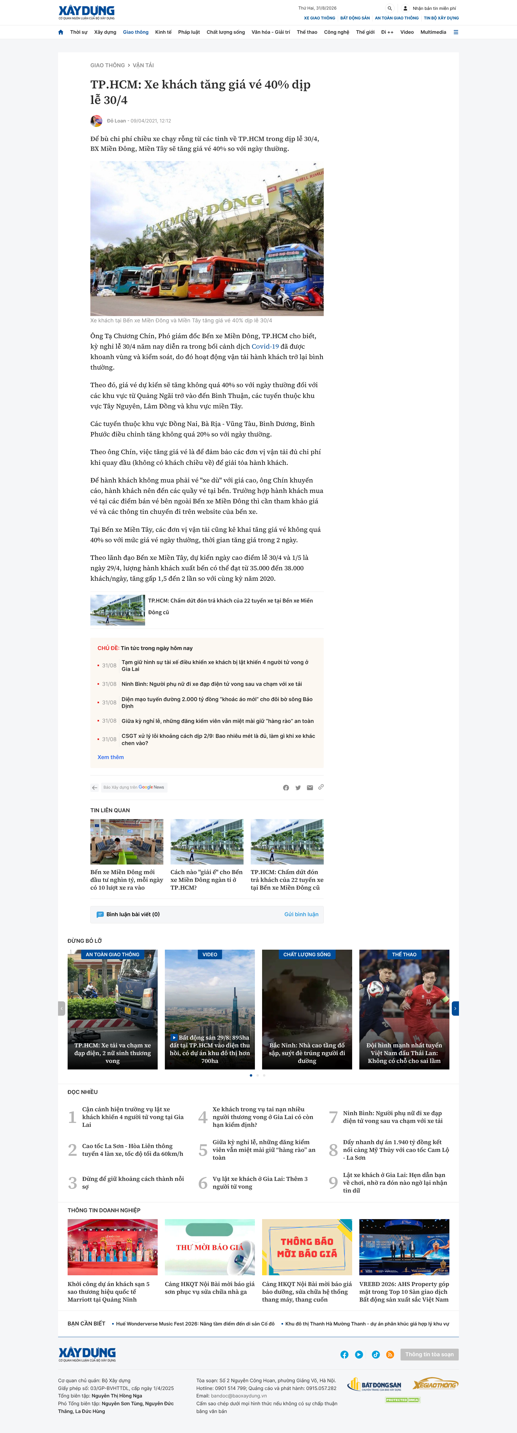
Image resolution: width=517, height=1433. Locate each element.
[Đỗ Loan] (96, 121)
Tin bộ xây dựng (441, 18)
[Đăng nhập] (405, 8)
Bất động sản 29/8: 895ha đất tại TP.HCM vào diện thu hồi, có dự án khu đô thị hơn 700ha (210, 1049)
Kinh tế (163, 32)
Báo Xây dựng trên (120, 787)
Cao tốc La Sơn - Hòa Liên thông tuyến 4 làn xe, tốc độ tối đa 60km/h (132, 1150)
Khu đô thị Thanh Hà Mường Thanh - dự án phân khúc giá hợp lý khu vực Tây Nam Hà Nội (387, 1324)
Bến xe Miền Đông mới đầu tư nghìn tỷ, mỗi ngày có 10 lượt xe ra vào (126, 879)
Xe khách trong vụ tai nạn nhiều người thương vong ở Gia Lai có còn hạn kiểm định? (263, 1117)
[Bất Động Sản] (374, 1384)
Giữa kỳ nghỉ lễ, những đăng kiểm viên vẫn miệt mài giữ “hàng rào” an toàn (218, 721)
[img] (207, 238)
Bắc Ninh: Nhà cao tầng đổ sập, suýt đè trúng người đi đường (307, 1053)
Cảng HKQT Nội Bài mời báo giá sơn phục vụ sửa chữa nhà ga (210, 1288)
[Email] (310, 787)
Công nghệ (336, 32)
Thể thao (307, 32)
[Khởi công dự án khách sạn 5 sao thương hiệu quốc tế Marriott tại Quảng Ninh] (113, 1247)
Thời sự (78, 32)
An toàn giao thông (397, 18)
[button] (251, 1075)
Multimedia (433, 32)
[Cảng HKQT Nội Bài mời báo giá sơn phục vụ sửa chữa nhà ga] (210, 1247)
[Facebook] (286, 787)
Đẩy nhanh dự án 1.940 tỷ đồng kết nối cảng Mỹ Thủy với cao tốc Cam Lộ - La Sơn (396, 1149)
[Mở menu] (456, 32)
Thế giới (365, 32)
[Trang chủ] (60, 32)
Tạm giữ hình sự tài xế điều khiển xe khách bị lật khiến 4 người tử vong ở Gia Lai (215, 665)
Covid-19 (265, 346)
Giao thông (135, 32)
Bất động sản (355, 18)
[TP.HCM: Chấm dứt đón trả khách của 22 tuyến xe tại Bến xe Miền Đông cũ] (117, 610)
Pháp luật (189, 32)
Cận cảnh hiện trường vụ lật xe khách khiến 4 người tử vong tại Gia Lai (133, 1117)
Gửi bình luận (302, 914)
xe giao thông (319, 18)
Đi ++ (387, 32)
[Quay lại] (94, 788)
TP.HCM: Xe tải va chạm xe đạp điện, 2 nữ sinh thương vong (112, 1053)
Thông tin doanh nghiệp (104, 1210)
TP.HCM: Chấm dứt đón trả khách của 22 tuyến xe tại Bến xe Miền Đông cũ (287, 879)
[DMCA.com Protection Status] (403, 1400)
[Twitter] (298, 787)
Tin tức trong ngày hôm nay (157, 648)
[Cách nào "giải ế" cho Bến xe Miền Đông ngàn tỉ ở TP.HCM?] (207, 842)
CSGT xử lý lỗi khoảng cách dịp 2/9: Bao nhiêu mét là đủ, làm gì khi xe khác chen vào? (218, 739)
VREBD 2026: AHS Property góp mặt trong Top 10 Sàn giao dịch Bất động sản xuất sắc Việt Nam (404, 1291)
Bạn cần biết (86, 1324)
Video (407, 32)
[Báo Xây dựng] (86, 12)
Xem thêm (111, 757)
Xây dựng (105, 32)
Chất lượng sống (226, 32)
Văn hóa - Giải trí (271, 32)
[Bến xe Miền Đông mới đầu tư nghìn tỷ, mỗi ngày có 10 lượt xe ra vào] (126, 842)
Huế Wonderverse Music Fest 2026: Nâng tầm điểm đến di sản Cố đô (195, 1324)
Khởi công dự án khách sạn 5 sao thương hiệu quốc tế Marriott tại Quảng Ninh (109, 1291)
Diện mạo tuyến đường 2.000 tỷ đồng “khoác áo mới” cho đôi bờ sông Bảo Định (217, 702)
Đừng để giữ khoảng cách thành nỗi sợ (133, 1182)
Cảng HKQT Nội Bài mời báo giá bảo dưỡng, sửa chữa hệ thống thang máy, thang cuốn (307, 1291)
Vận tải (143, 65)
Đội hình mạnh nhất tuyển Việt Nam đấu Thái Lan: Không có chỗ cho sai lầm (404, 1053)
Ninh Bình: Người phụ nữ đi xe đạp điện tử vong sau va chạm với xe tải (212, 684)
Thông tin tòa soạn (429, 1354)
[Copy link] (321, 787)
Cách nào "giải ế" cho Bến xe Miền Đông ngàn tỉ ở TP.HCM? (207, 879)
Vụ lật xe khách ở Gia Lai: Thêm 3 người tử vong (260, 1182)
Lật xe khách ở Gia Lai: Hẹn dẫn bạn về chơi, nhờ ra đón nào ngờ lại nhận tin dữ (395, 1182)
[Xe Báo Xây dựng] (435, 1383)
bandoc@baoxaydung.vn (239, 1396)
